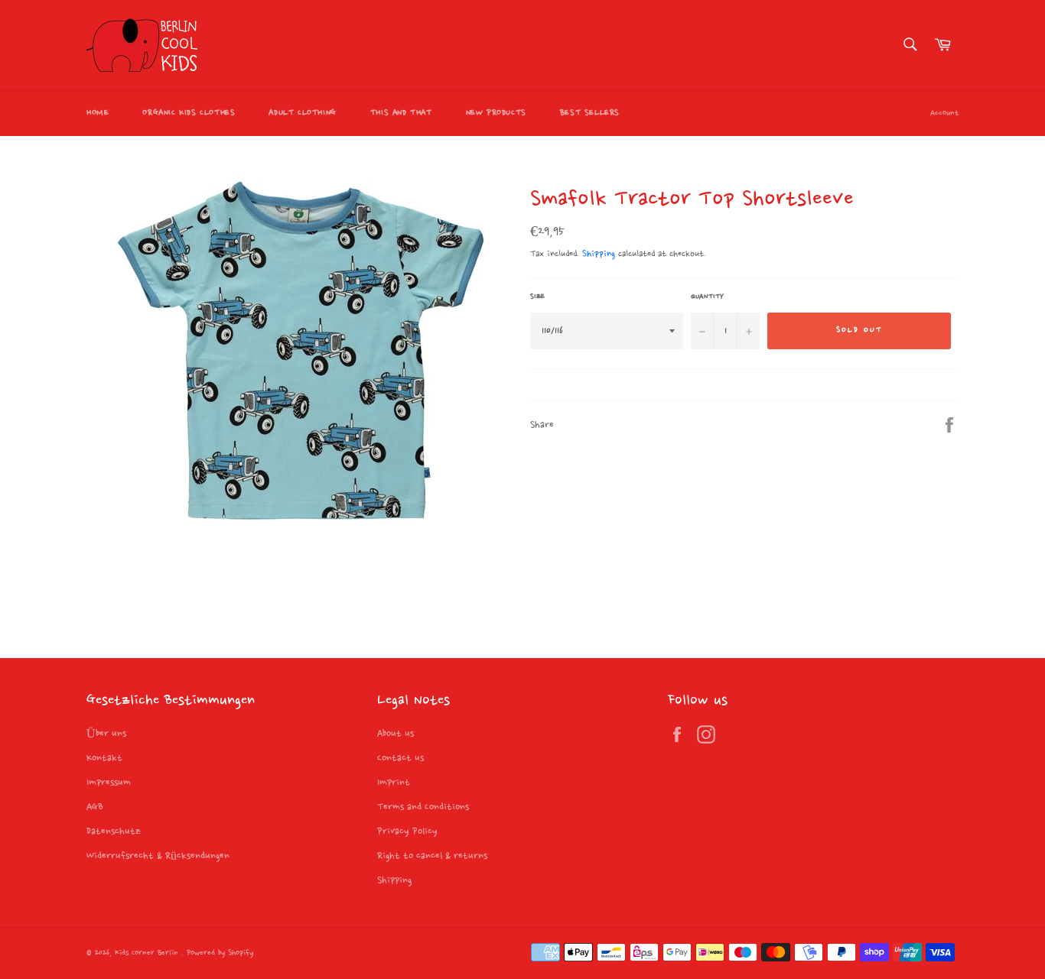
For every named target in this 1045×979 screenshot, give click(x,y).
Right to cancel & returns (432, 856)
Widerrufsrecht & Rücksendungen (158, 856)
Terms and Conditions (423, 807)
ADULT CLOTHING (302, 113)
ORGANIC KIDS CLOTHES (188, 113)
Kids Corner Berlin (148, 953)
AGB (94, 807)
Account (944, 113)
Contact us (400, 758)
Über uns (106, 734)
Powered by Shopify (220, 953)
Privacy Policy (407, 831)
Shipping (598, 254)
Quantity (707, 296)
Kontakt (104, 758)
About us (395, 734)
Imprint (393, 782)
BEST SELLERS (590, 113)
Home (97, 113)
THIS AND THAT (401, 113)
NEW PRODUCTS (496, 113)
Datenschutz (113, 831)
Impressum (108, 782)
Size (537, 296)
